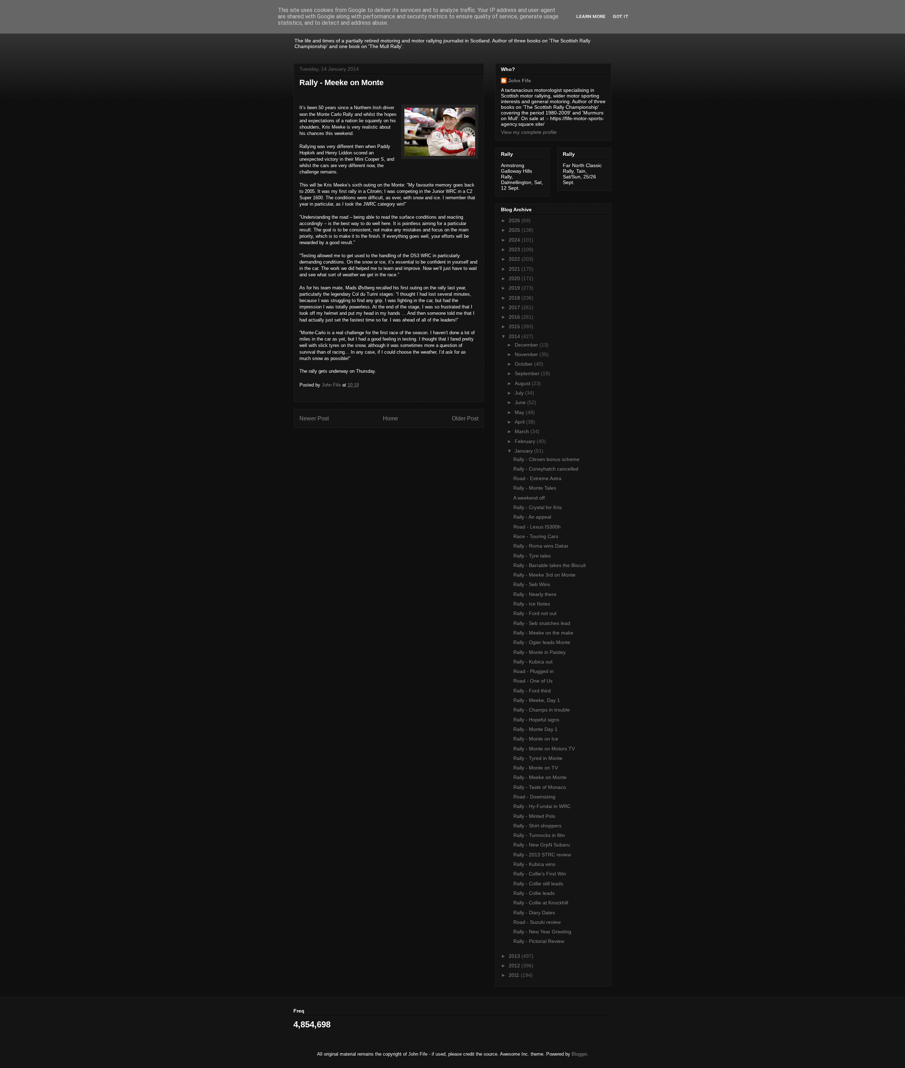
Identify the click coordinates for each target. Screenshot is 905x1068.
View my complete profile (529, 132)
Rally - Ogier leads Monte (541, 642)
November (527, 354)
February (526, 441)
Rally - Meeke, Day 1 (536, 700)
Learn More (591, 16)
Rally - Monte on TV (535, 768)
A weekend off (529, 498)
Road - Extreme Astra (537, 478)
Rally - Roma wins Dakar (540, 546)
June (521, 402)
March (522, 431)
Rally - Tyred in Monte (537, 758)
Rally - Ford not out (534, 613)
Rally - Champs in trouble (541, 710)
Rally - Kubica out (533, 662)
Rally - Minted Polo (534, 816)
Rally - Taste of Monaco (539, 787)
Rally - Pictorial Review (538, 941)
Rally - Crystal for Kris (537, 507)
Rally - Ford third (532, 691)
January (524, 451)
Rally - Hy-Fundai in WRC (542, 806)
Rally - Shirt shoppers (537, 825)
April (520, 422)
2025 (515, 230)
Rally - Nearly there (534, 594)
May (520, 412)
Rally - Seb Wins (531, 584)
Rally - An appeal (532, 517)
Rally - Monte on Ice (535, 739)
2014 (515, 336)
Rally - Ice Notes (531, 604)
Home (390, 418)
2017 (515, 307)
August (523, 383)
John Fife (519, 80)
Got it (621, 16)
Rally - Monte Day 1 (535, 729)
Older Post (465, 418)
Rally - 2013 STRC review (542, 854)
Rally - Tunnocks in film (539, 835)
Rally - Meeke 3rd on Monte (544, 575)
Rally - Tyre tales (532, 556)
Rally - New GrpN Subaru (541, 845)
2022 (515, 259)
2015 (515, 326)
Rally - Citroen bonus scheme (546, 459)
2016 (515, 317)
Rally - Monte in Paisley (539, 652)
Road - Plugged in (533, 671)
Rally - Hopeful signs (536, 719)
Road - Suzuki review (537, 922)
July (520, 393)
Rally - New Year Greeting (542, 931)
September (528, 373)
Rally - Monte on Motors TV (544, 748)
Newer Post (314, 418)
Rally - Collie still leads (538, 883)
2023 (515, 249)
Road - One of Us (533, 681)
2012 (515, 965)
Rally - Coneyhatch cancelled (545, 469)
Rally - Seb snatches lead (541, 623)
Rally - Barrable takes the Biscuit (549, 565)
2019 (515, 288)
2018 (515, 298)
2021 (515, 269)
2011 (515, 975)
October (524, 364)
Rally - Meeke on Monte (540, 777)
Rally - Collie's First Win (539, 874)
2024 (515, 240)
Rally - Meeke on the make (543, 633)
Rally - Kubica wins (534, 864)
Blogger (579, 1054)
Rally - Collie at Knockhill (540, 902)
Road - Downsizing (534, 796)
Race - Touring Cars (535, 536)
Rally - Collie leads (534, 893)
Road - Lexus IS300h (537, 527)
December (527, 345)
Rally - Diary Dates (534, 912)
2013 (515, 956)
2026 (515, 220)
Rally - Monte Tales (534, 488)
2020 (515, 278)
